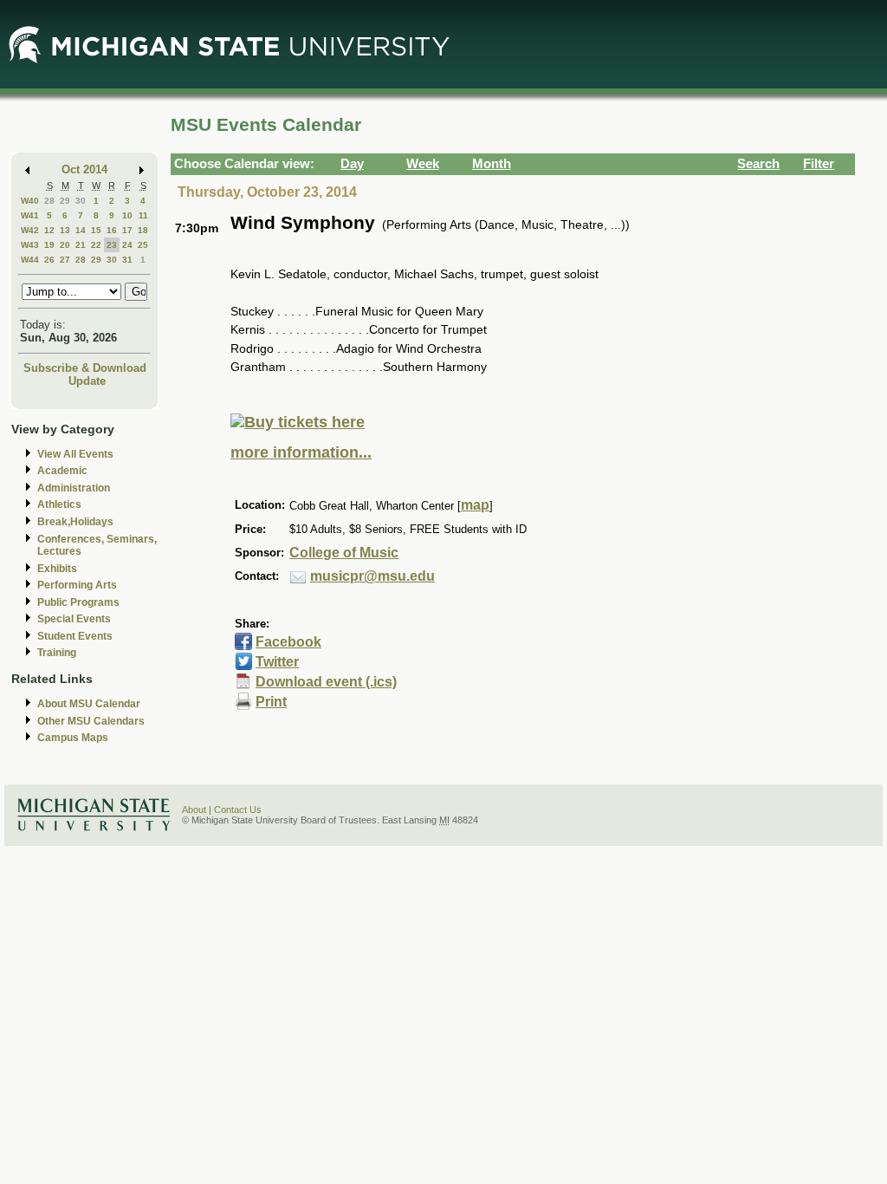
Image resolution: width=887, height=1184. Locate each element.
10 (127, 215)
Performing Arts (77, 585)
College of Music (343, 552)
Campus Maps (72, 738)
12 (49, 230)
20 (65, 245)
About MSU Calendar (88, 704)
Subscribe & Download (84, 367)
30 (80, 200)
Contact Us (238, 809)
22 (96, 245)
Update (87, 380)
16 (112, 230)
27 (65, 259)
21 (80, 245)
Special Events (74, 619)
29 (65, 200)
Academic (62, 471)
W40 (30, 200)
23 (112, 245)
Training (56, 653)
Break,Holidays (75, 522)
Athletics (59, 504)
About (194, 809)
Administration (73, 488)
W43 (30, 245)
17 (127, 230)
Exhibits (57, 569)
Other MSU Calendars (91, 721)
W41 (30, 215)
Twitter (277, 661)
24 (127, 245)
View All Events (75, 454)
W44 (30, 259)
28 (49, 200)
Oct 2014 (84, 169)
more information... (301, 452)
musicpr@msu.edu (372, 576)
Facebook (288, 641)
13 (65, 230)
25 (143, 245)
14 (80, 230)
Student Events (75, 636)
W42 (30, 230)
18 (143, 230)
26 (49, 259)
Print (271, 701)
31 (127, 259)
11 (143, 215)
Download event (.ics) (326, 681)
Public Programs (78, 602)
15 (96, 230)
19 (49, 245)
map (475, 505)
